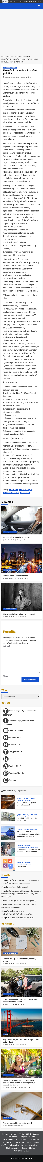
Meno (5, 676)
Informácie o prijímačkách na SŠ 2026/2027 (18, 723)
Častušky (12, 780)
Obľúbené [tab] (8, 790)
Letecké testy (12, 1137)
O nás (21, 1134)
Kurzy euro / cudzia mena (30, 814)
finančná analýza (26, 490)
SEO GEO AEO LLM (10, 1140)
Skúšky (26, 1151)
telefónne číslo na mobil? (18, 887)
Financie (17, 1142)
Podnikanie (7, 1142)
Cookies (36, 1134)
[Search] (39, 6)
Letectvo (19, 829)
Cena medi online (16, 730)
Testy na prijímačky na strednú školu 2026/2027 (20, 713)
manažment (25, 493)
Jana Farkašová (9, 540)
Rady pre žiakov (15, 737)
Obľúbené (20, 800)
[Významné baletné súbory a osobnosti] (21, 597)
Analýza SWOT (15, 766)
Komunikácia (14, 759)
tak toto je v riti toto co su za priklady (22, 901)
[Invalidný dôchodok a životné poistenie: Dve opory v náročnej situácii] (21, 982)
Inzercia (5, 1134)
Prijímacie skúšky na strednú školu (27, 847)
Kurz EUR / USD (15, 745)
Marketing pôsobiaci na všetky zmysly (18, 1123)
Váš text (6, 646)
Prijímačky (35, 1140)
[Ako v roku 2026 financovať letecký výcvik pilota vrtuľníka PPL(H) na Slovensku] (8, 833)
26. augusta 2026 (21, 540)
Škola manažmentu (32, 1145)
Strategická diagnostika (24, 864)
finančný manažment (11, 493)
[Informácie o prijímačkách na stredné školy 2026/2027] (8, 849)
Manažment (24, 1140)
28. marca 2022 (22, 77)
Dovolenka (18, 1151)
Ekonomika (26, 1142)
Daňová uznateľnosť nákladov (15, 576)
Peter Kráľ (8, 1125)
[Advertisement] (21, 31)
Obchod (32, 1148)
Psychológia (7, 1117)
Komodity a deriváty (29, 798)
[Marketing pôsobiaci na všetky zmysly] (21, 1106)
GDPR (28, 1134)
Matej (6, 1004)
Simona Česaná (9, 1087)
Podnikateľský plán (16, 773)
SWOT (3, 1145)
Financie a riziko (8, 994)
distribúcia (13, 490)
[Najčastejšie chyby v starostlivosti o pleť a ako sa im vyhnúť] (21, 1023)
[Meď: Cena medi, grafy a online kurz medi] (8, 802)
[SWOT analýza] (8, 864)
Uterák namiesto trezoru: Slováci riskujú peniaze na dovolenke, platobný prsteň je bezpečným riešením (19, 1082)
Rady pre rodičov (15, 752)
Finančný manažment (10, 67)
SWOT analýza (22, 866)
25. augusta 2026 (21, 616)
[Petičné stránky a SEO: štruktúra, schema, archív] (21, 941)
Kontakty (13, 1134)
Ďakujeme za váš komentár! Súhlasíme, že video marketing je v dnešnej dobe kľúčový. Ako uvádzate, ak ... (21, 894)
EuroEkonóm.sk (10, 77)
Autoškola (23, 1137)
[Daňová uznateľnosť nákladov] (21, 558)
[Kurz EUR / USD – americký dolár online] (8, 817)
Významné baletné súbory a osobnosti (19, 614)
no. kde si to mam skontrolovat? (22, 918)
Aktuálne (19, 798)
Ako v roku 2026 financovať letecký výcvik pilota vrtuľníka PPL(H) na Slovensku (28, 834)
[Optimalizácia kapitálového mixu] (21, 520)
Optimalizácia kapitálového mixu (16, 537)
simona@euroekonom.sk (32, 1)
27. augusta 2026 (21, 963)
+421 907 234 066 (16, 1)
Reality (32, 1137)
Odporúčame (27, 800)
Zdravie (36, 1142)
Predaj (6, 1034)
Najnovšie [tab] (21, 790)
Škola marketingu (12, 1148)
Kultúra (24, 1148)
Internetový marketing (10, 953)
